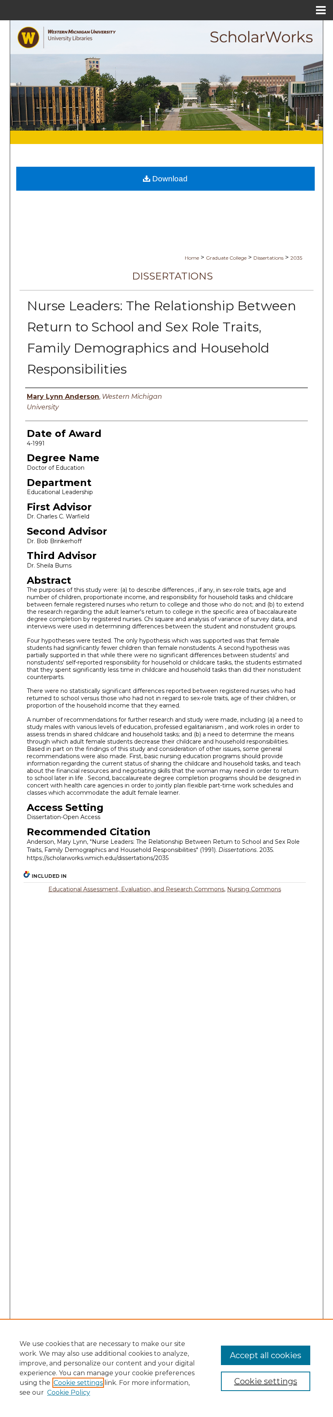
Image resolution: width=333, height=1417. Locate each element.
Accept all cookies (265, 1355)
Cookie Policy (68, 1392)
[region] (166, 1368)
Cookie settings (78, 1383)
